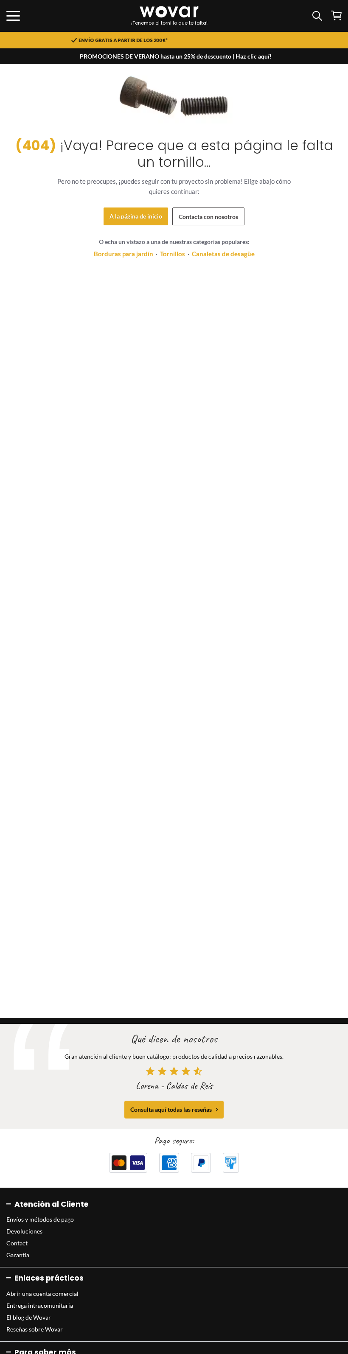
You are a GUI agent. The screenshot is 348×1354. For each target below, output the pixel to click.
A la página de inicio (135, 216)
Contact (17, 1243)
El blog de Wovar (28, 1317)
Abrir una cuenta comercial (42, 1293)
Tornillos (172, 254)
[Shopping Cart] (336, 15)
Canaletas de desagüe (223, 254)
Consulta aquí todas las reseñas (171, 1109)
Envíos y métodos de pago (40, 1219)
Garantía (17, 1255)
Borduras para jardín (123, 254)
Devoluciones (24, 1231)
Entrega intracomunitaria (39, 1305)
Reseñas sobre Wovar (34, 1329)
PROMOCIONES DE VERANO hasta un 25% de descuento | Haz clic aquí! (176, 56)
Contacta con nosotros (208, 216)
